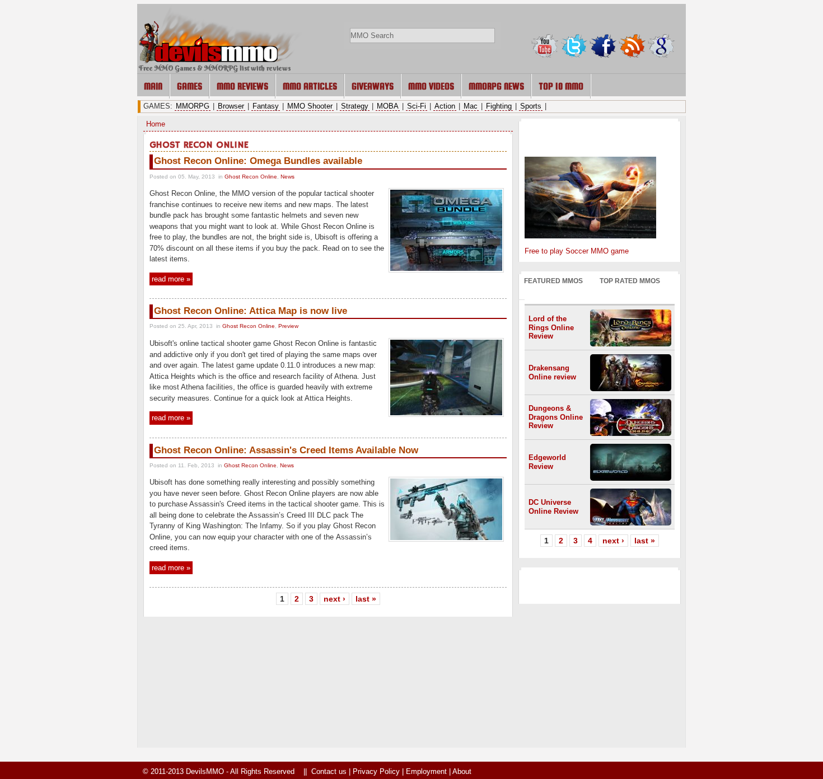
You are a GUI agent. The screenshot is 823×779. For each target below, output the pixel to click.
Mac (471, 106)
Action (444, 106)
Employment (426, 771)
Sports (530, 106)
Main (153, 86)
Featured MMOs (553, 280)
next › (334, 598)
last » (366, 598)
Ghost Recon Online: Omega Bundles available (258, 161)
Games (189, 86)
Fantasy (265, 106)
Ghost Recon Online (251, 176)
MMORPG (192, 106)
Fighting (499, 106)
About (461, 771)
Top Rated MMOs (630, 280)
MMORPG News (496, 86)
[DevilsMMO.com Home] (221, 61)
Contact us (329, 771)
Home (155, 124)
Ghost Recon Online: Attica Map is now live (250, 311)
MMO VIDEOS (431, 86)
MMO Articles (310, 86)
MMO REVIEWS (242, 86)
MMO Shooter (310, 106)
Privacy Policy (376, 771)
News (287, 176)
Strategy (354, 106)
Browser (231, 106)
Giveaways (373, 86)
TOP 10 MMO (561, 86)
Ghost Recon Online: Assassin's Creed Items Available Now (286, 450)
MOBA (388, 106)
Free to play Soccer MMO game (577, 251)
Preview (288, 326)
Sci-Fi (416, 106)
